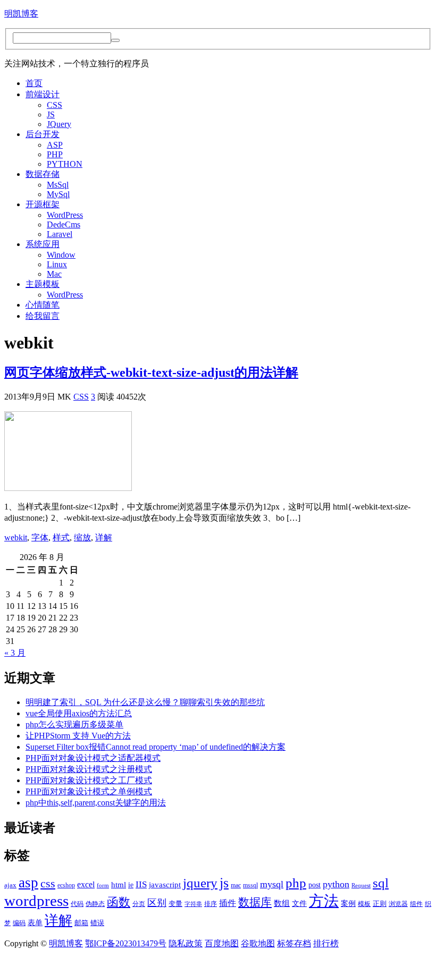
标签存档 (294, 943)
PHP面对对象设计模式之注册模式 (89, 769)
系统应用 (43, 244)
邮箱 (81, 923)
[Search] (115, 40)
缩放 (82, 537)
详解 (103, 537)
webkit (15, 537)
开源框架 (43, 204)
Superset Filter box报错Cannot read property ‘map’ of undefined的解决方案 (156, 746)
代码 (77, 904)
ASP (55, 144)
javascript (165, 884)
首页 (34, 83)
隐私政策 (186, 943)
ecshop (66, 885)
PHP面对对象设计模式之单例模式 (89, 791)
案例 (348, 904)
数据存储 (43, 174)
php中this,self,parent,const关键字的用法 (96, 802)
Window (61, 254)
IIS (141, 884)
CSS (54, 104)
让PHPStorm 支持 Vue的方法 (78, 735)
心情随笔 (43, 304)
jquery (200, 883)
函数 (118, 902)
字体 (39, 537)
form (103, 885)
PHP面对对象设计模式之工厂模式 (89, 780)
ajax (10, 885)
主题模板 (43, 284)
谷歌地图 (258, 943)
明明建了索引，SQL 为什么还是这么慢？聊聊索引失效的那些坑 (145, 702)
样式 (61, 537)
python (336, 884)
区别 (156, 902)
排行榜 (326, 943)
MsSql (58, 184)
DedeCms (63, 224)
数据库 (255, 902)
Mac (54, 273)
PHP (55, 154)
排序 (210, 904)
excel (86, 884)
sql (381, 883)
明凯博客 (21, 13)
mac (236, 885)
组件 (416, 904)
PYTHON (64, 163)
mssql (250, 885)
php (296, 883)
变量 (175, 904)
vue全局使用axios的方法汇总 (79, 713)
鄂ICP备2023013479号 (125, 943)
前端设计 (43, 94)
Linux (57, 264)
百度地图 (222, 943)
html (118, 884)
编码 (19, 923)
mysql (271, 884)
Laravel (59, 234)
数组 (282, 903)
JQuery (59, 124)
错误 (97, 923)
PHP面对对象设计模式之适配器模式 (93, 757)
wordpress (36, 900)
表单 (35, 923)
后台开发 (43, 134)
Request (361, 885)
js (224, 883)
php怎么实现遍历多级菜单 (74, 724)
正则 (380, 904)
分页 (138, 904)
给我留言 (43, 315)
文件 (299, 904)
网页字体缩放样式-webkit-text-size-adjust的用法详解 (151, 372)
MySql (58, 194)
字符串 (193, 904)
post (314, 885)
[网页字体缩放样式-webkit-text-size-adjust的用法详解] (68, 488)
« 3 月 (15, 652)
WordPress (65, 214)
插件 (227, 903)
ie (130, 885)
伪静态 (95, 904)
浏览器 (398, 904)
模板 (364, 904)
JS (51, 114)
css (47, 883)
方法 (324, 901)
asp (28, 883)
